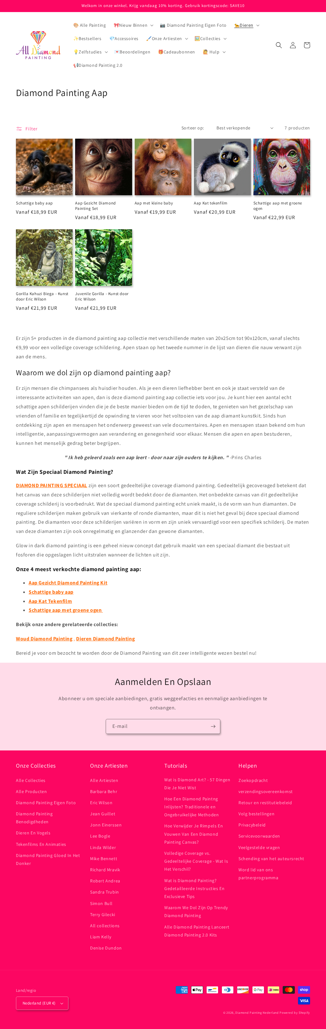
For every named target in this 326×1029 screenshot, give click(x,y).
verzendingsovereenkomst (265, 791)
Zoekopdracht (253, 780)
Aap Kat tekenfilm (210, 203)
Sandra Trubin (104, 892)
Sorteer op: (192, 128)
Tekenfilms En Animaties (41, 844)
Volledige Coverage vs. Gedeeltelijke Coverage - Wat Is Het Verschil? (196, 861)
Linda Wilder (103, 847)
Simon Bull (101, 903)
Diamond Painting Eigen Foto (46, 802)
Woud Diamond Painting (44, 638)
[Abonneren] (213, 726)
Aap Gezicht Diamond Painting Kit (68, 582)
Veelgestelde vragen (259, 847)
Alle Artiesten (104, 780)
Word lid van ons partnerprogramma (258, 874)
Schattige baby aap (34, 203)
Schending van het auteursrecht (271, 858)
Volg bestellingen (256, 814)
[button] (133, 25)
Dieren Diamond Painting (105, 638)
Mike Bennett (103, 858)
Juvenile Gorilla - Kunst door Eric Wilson (101, 296)
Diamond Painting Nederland (257, 1013)
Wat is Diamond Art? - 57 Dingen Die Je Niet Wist (197, 784)
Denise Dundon (106, 948)
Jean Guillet (102, 814)
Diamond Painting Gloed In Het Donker (48, 859)
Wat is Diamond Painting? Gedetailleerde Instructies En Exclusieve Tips (194, 888)
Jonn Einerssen (106, 825)
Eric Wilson (101, 802)
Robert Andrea (105, 881)
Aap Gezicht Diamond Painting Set (95, 206)
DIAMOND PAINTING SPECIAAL (51, 485)
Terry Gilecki (102, 914)
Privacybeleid (252, 825)
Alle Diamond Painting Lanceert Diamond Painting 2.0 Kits (197, 931)
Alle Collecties (31, 780)
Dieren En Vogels (33, 833)
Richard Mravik (105, 870)
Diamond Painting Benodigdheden (34, 818)
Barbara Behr (103, 791)
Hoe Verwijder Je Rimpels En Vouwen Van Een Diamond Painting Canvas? (193, 834)
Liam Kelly (100, 937)
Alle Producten (31, 791)
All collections (105, 926)
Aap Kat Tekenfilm (50, 601)
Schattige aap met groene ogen (277, 206)
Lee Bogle (100, 836)
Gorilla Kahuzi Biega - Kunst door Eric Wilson (42, 296)
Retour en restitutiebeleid (265, 802)
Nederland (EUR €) (39, 1003)
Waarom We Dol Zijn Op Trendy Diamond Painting (196, 911)
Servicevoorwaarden (259, 836)
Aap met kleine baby (154, 203)
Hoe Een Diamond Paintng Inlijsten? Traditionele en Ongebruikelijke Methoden (191, 807)
